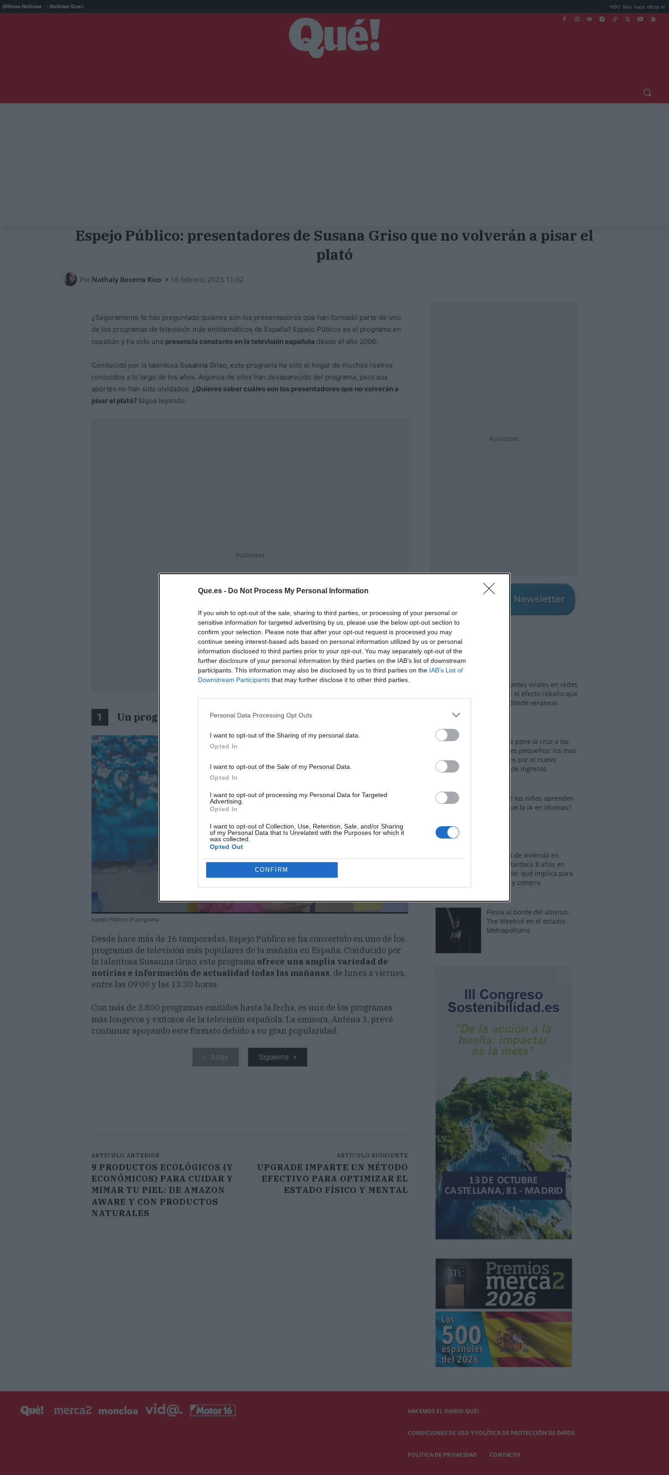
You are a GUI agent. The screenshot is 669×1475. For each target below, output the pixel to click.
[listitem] (334, 715)
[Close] (492, 591)
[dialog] (334, 737)
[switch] (447, 735)
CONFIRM (272, 869)
